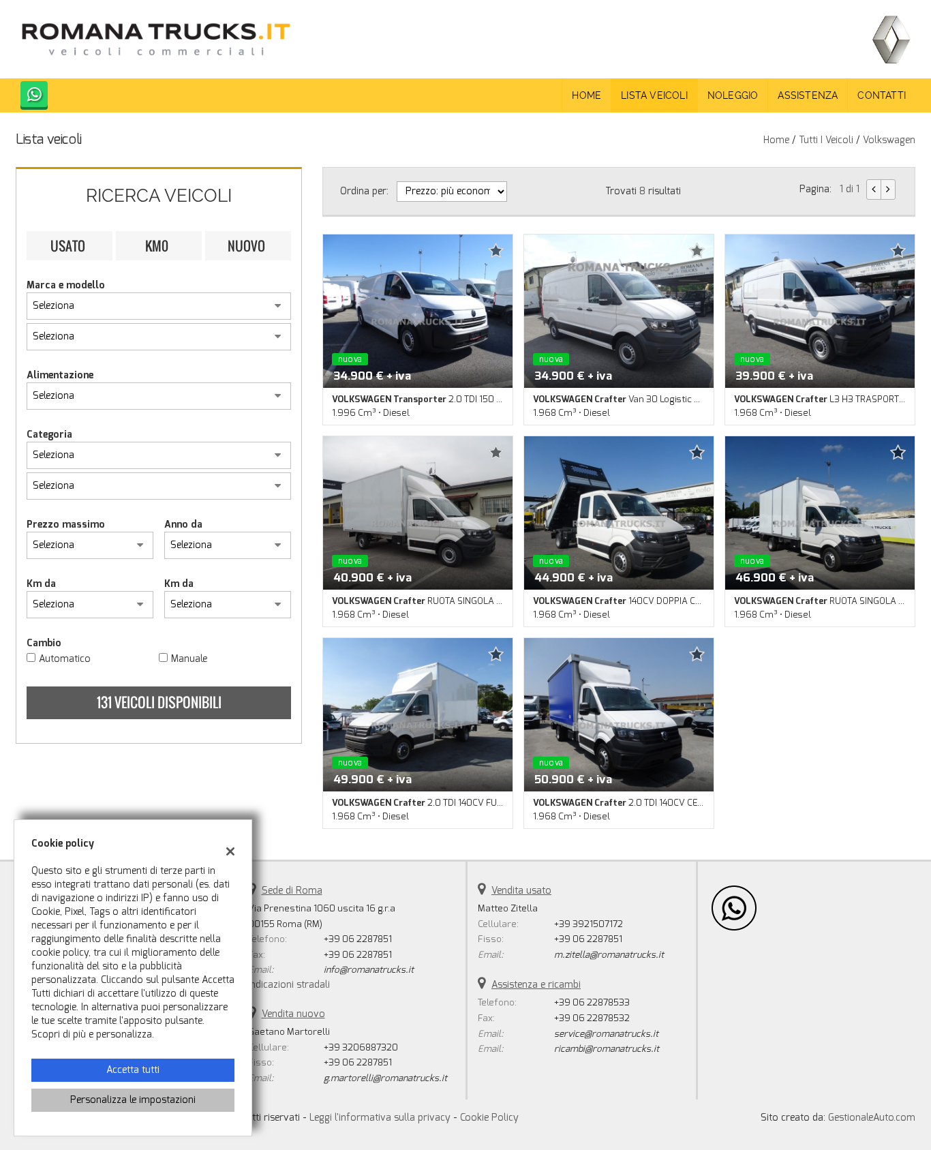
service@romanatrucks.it (606, 1034)
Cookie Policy (489, 1117)
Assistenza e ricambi (536, 984)
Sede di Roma (292, 890)
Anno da (183, 524)
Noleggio (733, 95)
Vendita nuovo (293, 1014)
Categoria (49, 434)
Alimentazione (60, 375)
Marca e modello (66, 285)
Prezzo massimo (66, 524)
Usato (67, 245)
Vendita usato (521, 890)
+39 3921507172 (588, 924)
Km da (41, 583)
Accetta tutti (132, 1069)
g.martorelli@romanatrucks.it (385, 1078)
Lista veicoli (654, 95)
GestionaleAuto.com (871, 1117)
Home (586, 95)
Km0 (156, 245)
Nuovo (246, 245)
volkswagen (889, 140)
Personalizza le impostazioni (133, 1099)
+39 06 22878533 (592, 1002)
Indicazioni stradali (289, 984)
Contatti (881, 95)
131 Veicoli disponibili (159, 702)
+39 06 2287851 (358, 939)
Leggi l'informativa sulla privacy (380, 1117)
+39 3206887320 (361, 1047)
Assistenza (808, 95)
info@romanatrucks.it (369, 969)
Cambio (44, 643)
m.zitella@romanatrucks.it (609, 954)
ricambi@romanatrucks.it (606, 1049)
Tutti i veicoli (826, 140)
